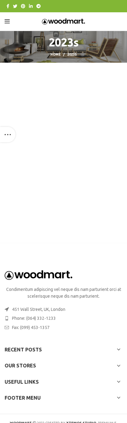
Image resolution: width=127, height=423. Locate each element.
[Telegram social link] (39, 6)
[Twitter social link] (15, 6)
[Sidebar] (7, 134)
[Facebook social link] (8, 6)
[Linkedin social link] (31, 6)
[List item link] (63, 318)
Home (55, 54)
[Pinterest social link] (23, 6)
